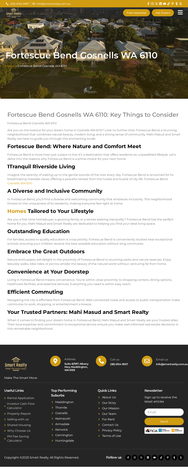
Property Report (19, 413)
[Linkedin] (160, 3)
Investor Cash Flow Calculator (21, 406)
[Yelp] (180, 3)
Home (10, 66)
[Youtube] (164, 3)
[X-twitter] (156, 3)
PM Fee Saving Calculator (18, 438)
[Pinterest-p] (172, 3)
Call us (114, 359)
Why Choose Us (18, 430)
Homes (16, 211)
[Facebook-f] (148, 3)
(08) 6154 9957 (119, 364)
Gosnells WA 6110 (19, 183)
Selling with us (18, 419)
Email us (162, 359)
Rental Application (20, 398)
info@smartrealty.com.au (172, 364)
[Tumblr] (176, 3)
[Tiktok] (168, 3)
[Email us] (147, 361)
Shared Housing (19, 425)
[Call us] (101, 361)
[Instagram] (152, 3)
